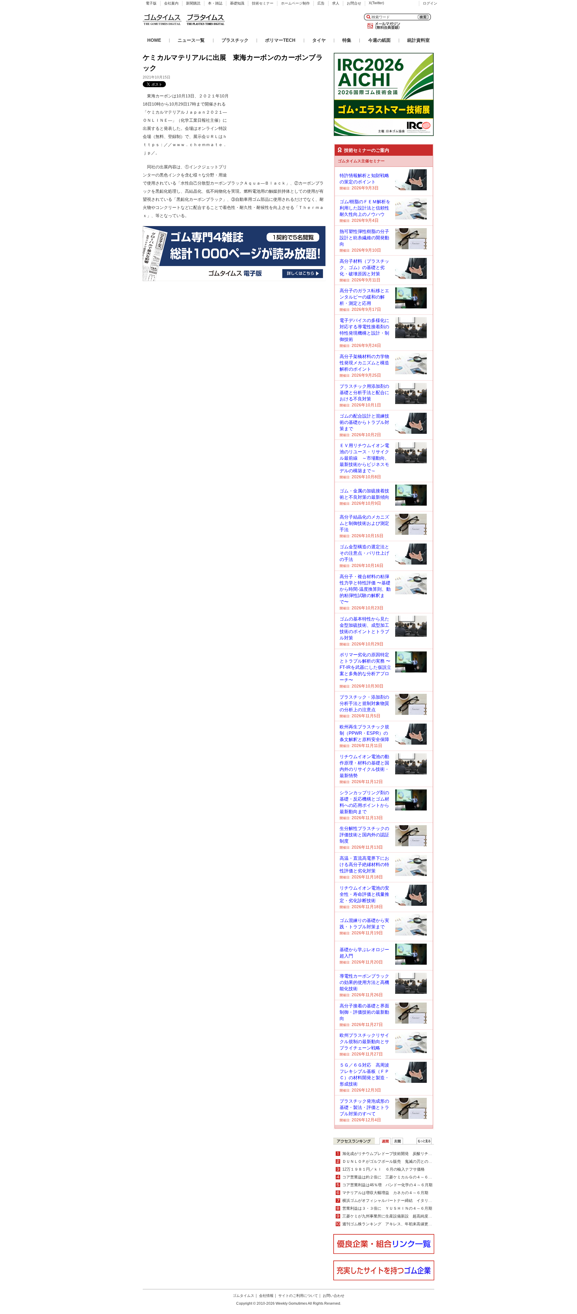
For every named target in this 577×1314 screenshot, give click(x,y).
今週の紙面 (379, 40)
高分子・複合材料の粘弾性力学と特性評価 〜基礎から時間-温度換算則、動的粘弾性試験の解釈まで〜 (365, 589)
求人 (335, 3)
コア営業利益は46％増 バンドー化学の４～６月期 (387, 1185)
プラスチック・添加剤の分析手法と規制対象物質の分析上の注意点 (364, 703)
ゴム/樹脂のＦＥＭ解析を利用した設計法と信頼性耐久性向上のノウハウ (365, 208)
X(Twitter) (376, 3)
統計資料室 (418, 40)
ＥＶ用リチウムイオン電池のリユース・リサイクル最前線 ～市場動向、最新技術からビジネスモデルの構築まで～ (364, 458)
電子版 (151, 3)
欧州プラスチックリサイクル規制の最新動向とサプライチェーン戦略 (364, 1041)
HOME (154, 40)
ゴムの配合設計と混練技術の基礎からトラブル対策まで (364, 422)
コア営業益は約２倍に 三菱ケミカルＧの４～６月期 (389, 1177)
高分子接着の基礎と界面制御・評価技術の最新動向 (364, 1012)
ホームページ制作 (295, 3)
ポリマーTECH (280, 40)
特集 (346, 40)
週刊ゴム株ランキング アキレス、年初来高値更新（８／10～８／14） (405, 1224)
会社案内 (171, 3)
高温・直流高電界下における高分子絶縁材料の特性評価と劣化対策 (364, 864)
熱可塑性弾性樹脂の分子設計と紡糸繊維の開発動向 (364, 238)
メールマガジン (383, 26)
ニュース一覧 (191, 40)
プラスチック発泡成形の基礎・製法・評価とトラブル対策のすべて (364, 1107)
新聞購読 (193, 3)
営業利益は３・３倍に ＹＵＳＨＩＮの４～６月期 (387, 1208)
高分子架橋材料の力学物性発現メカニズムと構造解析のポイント (364, 363)
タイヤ (319, 40)
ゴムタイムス (243, 1296)
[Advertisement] (280, 129)
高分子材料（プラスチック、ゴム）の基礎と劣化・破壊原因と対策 (364, 267)
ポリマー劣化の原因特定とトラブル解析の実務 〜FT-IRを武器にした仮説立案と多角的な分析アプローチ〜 (365, 667)
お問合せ (354, 3)
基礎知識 (237, 3)
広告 (321, 3)
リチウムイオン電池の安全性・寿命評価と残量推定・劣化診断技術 (364, 894)
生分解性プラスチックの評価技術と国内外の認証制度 (364, 835)
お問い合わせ (333, 1296)
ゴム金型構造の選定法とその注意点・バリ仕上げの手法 (364, 553)
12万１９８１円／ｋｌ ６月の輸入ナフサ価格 (383, 1169)
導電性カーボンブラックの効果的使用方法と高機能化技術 (364, 982)
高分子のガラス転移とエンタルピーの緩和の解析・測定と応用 (364, 297)
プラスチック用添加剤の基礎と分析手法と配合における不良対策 (364, 392)
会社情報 (266, 1296)
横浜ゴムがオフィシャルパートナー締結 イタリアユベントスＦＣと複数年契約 (412, 1200)
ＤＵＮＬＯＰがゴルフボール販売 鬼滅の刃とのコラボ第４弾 (397, 1161)
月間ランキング (397, 1141)
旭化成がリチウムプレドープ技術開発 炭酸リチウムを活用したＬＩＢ (404, 1153)
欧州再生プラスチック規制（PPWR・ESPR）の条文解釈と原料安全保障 (364, 733)
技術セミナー (262, 3)
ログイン (430, 3)
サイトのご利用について (298, 1296)
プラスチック (235, 40)
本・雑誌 (215, 3)
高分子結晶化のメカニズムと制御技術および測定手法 (364, 523)
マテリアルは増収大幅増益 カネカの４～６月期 (385, 1192)
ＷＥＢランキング (424, 1141)
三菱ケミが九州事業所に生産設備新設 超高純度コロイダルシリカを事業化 (408, 1216)
